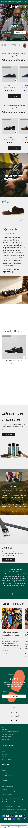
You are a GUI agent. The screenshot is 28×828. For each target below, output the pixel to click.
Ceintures (4, 756)
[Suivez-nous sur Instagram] (10, 799)
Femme (3, 751)
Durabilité (4, 770)
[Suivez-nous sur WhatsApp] (10, 801)
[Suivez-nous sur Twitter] (6, 799)
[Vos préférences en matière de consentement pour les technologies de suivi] (1, 621)
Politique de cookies (6, 736)
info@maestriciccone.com (8, 727)
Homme (3, 749)
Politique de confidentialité (8, 734)
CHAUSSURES (8, 32)
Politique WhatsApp (6, 739)
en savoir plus (8, 559)
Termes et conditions (7, 794)
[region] (14, 713)
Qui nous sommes (6, 767)
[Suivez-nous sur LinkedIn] (6, 801)
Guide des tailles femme (7, 786)
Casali (5, 260)
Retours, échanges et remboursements (11, 791)
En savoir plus (14, 96)
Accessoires (4, 754)
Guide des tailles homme (8, 784)
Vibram (13, 255)
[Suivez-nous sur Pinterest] (18, 799)
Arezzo (8, 360)
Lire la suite (4, 653)
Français (18, 806)
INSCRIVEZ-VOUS (14, 696)
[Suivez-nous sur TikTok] (2, 801)
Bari (9, 85)
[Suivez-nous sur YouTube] (22, 799)
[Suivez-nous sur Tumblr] (14, 801)
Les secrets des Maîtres (7, 775)
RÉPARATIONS (19, 32)
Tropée (9, 137)
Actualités (7, 60)
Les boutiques (5, 773)
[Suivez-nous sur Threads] (14, 799)
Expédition (4, 789)
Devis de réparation (6, 759)
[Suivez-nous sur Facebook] (2, 799)
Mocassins (19, 60)
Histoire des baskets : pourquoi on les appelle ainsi (11, 635)
